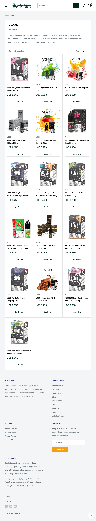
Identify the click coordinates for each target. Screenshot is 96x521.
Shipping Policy (11, 428)
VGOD (13, 16)
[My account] (84, 5)
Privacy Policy (10, 436)
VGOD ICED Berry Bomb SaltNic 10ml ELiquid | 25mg (76, 299)
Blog (54, 397)
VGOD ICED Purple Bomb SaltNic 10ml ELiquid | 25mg (17, 194)
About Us (56, 408)
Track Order (57, 400)
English (8, 496)
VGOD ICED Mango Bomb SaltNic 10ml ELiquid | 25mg (46, 194)
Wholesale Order (59, 385)
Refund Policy (10, 432)
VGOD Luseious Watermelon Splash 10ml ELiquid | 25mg (17, 246)
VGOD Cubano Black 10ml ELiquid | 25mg (45, 299)
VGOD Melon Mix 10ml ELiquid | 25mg (76, 89)
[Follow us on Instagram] (10, 506)
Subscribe (60, 449)
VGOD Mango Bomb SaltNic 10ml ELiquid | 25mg (75, 246)
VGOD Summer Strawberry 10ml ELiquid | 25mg (77, 141)
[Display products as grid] (83, 51)
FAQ (53, 404)
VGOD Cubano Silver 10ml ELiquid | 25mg (16, 141)
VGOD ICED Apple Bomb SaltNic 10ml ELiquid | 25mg (19, 352)
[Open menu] (6, 6)
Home (7, 16)
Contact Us (56, 412)
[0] (89, 5)
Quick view (19, 101)
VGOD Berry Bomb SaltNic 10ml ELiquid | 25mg (19, 89)
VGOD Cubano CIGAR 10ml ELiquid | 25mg (45, 246)
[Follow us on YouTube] (15, 506)
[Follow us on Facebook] (6, 506)
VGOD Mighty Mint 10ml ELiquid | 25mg (47, 89)
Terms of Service (11, 440)
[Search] (76, 5)
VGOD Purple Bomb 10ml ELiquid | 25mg (16, 299)
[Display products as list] (87, 51)
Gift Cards (56, 389)
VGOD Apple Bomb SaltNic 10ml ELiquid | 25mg (76, 194)
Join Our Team (58, 416)
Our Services (57, 393)
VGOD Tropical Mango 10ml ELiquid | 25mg (46, 141)
